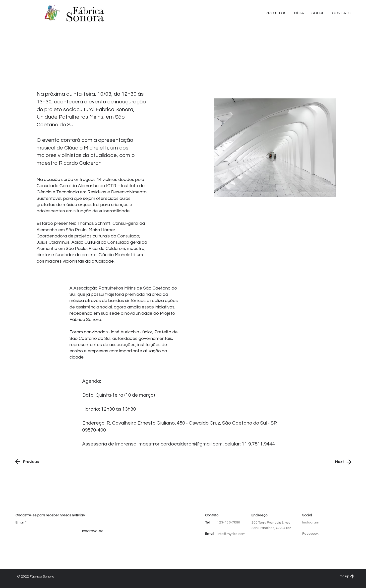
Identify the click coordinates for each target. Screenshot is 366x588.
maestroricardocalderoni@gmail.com (180, 443)
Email (19, 522)
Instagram (310, 522)
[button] (341, 13)
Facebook (310, 533)
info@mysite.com (231, 534)
